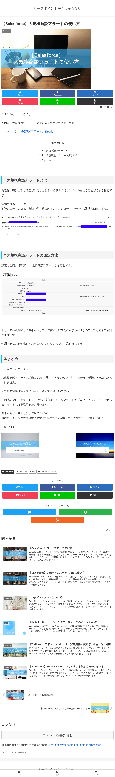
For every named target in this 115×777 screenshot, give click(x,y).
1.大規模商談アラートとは (56, 150)
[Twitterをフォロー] (29, 512)
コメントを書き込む (57, 735)
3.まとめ (46, 160)
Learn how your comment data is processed (75, 744)
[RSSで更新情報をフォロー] (57, 520)
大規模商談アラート (48, 471)
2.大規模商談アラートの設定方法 (59, 155)
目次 (53, 143)
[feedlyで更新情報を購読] (85, 512)
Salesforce (9, 471)
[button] (106, 450)
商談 (34, 471)
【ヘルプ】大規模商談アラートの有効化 (28, 131)
